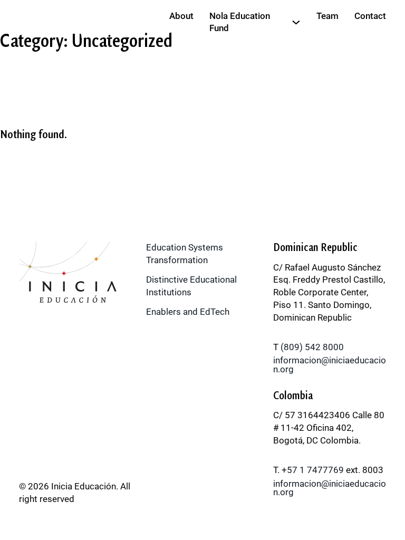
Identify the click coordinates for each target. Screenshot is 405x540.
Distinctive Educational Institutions (191, 285)
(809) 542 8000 (312, 347)
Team (327, 16)
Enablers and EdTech (187, 311)
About (181, 16)
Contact (370, 16)
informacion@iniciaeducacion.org (329, 364)
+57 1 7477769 (313, 470)
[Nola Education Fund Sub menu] (296, 22)
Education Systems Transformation (184, 253)
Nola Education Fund (239, 22)
